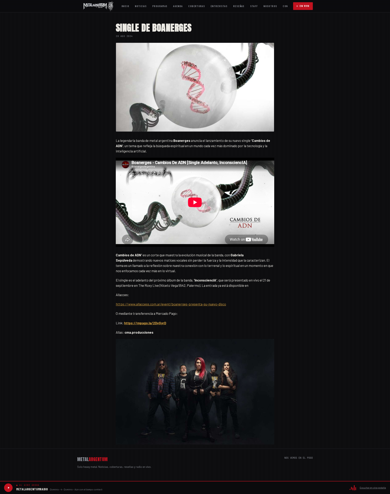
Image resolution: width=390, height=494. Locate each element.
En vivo (305, 6)
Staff (254, 6)
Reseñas (239, 6)
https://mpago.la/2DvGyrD (145, 323)
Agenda (178, 6)
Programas (159, 6)
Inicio (125, 6)
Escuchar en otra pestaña (373, 487)
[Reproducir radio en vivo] (8, 487)
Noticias (141, 6)
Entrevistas (219, 6)
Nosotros (270, 6)
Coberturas (196, 6)
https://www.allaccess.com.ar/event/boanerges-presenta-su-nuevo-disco (171, 304)
